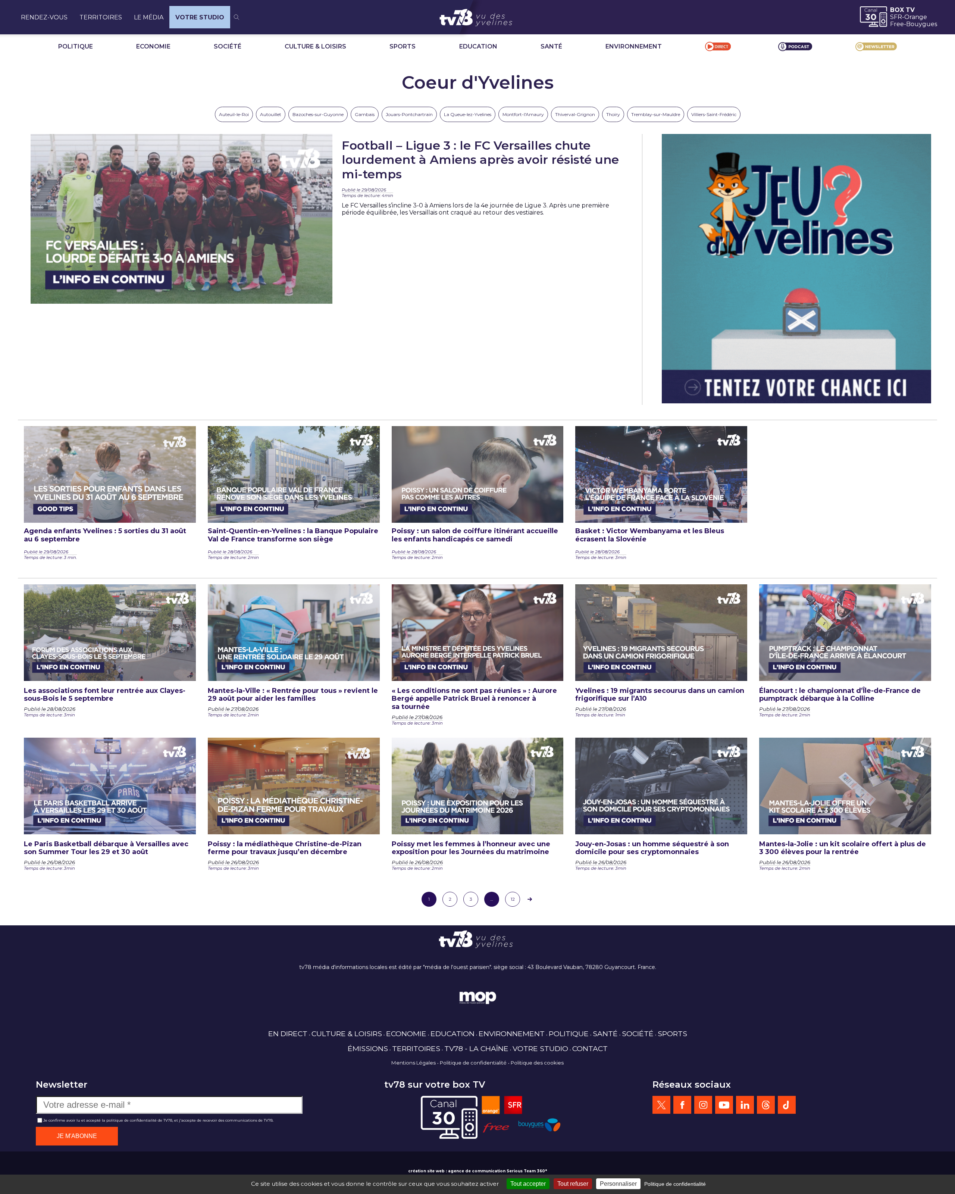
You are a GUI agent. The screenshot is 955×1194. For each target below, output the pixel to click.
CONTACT (590, 1048)
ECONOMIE (153, 46)
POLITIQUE (75, 46)
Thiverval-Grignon (575, 114)
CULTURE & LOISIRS (315, 46)
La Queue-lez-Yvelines (467, 114)
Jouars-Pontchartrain (409, 114)
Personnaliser (618, 1184)
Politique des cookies (537, 1063)
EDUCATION (478, 46)
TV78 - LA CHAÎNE (476, 1048)
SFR (896, 17)
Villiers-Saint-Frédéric (713, 114)
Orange (915, 17)
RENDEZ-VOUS (44, 17)
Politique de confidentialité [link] (675, 1184)
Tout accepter (528, 1184)
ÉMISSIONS (368, 1048)
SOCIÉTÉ (227, 46)
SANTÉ (551, 46)
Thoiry (613, 114)
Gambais (365, 114)
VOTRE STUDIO (199, 17)
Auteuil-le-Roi (234, 114)
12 (513, 899)
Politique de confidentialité (473, 1063)
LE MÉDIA (148, 17)
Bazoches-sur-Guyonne (318, 114)
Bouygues (921, 24)
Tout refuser (572, 1184)
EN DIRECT (287, 1033)
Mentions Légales (413, 1063)
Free (897, 24)
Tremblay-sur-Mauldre (655, 114)
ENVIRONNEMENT (633, 46)
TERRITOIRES (100, 17)
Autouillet (270, 114)
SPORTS (402, 46)
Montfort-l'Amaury (523, 114)
